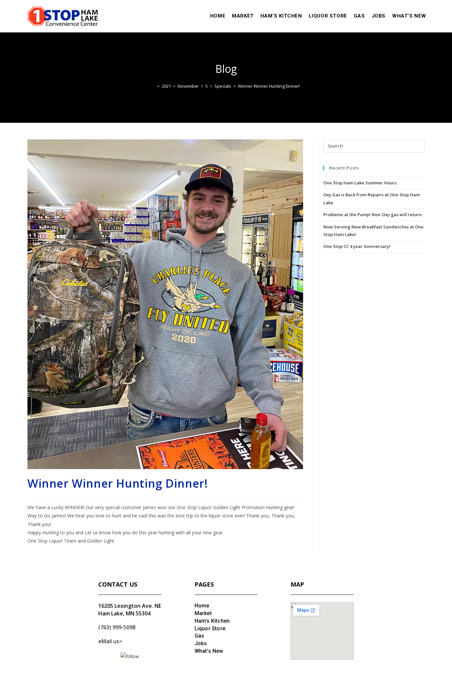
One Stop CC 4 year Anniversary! (356, 246)
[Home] (153, 86)
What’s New (209, 651)
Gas (199, 636)
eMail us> (110, 641)
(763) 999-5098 (116, 627)
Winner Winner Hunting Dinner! (269, 86)
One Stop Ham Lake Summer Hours (360, 183)
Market (203, 613)
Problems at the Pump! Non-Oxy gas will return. (373, 214)
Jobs (201, 643)
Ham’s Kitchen (212, 621)
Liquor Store (210, 628)
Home (202, 605)
